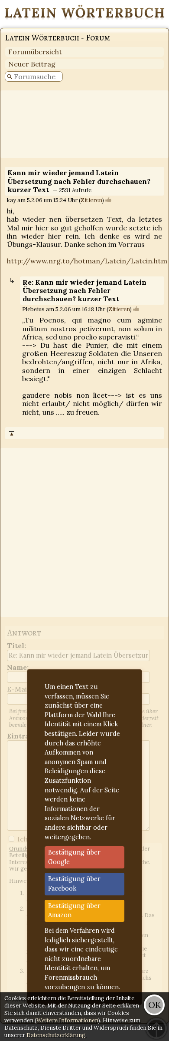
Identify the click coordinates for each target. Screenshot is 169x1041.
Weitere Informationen (67, 1020)
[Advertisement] (84, 124)
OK (154, 1004)
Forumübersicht (35, 51)
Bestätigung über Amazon (74, 910)
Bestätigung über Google (74, 857)
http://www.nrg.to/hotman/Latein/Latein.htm (87, 260)
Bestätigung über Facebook (74, 883)
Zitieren (91, 200)
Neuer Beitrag (31, 64)
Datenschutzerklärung (55, 1035)
